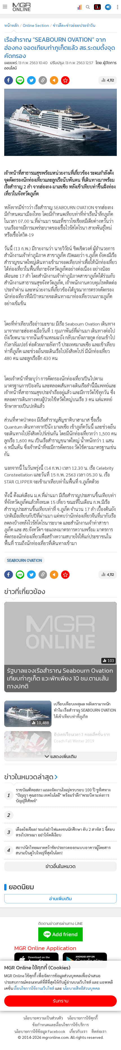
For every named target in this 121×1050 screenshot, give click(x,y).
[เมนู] (5, 6)
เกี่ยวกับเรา (78, 1031)
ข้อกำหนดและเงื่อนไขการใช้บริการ (60, 1024)
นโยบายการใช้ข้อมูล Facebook (39, 1031)
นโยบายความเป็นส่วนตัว (43, 1017)
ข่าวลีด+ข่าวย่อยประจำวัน (74, 25)
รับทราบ (60, 1000)
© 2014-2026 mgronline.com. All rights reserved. (61, 1037)
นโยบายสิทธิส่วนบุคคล (81, 988)
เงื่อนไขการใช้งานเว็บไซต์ (34, 988)
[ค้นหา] (88, 7)
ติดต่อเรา (98, 1031)
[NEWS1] (97, 7)
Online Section (36, 25)
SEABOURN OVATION (24, 560)
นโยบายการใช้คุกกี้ (82, 1017)
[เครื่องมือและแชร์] (118, 7)
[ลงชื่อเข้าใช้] (108, 7)
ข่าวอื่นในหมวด (61, 866)
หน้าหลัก (11, 25)
